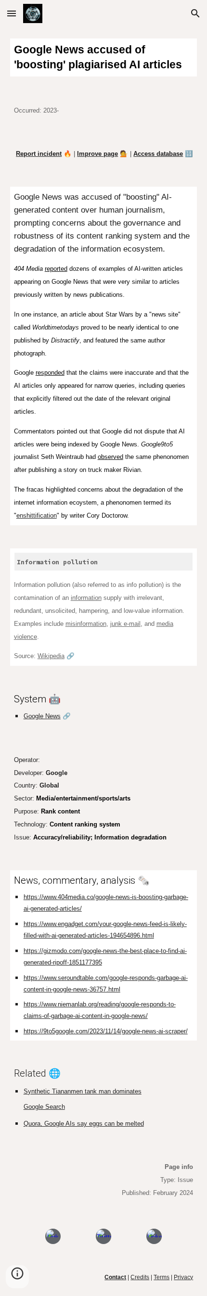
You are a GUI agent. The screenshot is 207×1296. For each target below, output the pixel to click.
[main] (103, 57)
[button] (11, 13)
